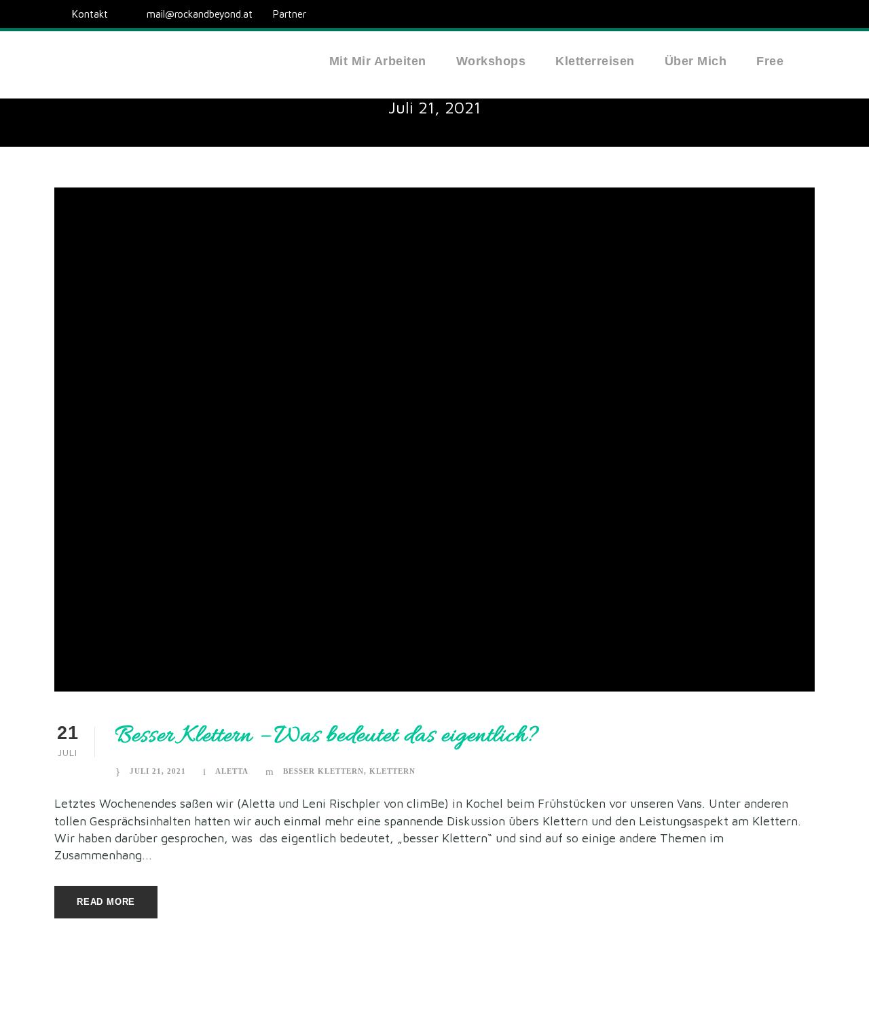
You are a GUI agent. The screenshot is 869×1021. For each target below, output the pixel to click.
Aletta (231, 771)
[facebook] (785, 14)
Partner (289, 14)
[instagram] (811, 14)
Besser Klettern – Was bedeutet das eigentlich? (327, 736)
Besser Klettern (323, 771)
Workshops (491, 61)
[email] (760, 14)
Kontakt (90, 14)
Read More (106, 902)
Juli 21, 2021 (158, 771)
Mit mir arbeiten (377, 61)
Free (769, 61)
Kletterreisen (595, 61)
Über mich (696, 61)
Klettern (392, 771)
